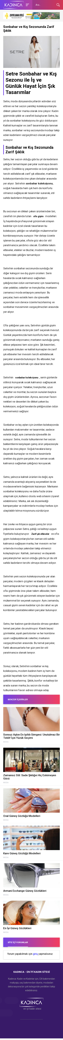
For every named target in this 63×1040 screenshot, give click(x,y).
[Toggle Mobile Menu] (27, 4)
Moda (6, 742)
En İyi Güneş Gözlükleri (17, 928)
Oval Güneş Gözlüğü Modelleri (21, 816)
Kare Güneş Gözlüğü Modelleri (22, 853)
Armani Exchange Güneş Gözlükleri (24, 890)
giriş (35, 954)
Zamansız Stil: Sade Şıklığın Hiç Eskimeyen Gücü (29, 777)
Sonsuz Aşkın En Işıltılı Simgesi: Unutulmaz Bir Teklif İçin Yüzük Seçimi (31, 736)
